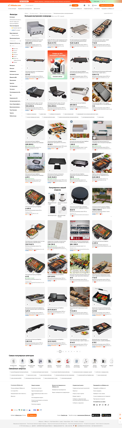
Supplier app (64, 415)
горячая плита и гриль (31, 375)
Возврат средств (76, 396)
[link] (120, 414)
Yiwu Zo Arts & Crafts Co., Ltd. (31, 213)
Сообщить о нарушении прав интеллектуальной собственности (81, 399)
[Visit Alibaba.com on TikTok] (108, 405)
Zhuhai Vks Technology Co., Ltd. (99, 180)
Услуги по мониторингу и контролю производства (39, 401)
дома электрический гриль (46, 375)
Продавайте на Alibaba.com (99, 388)
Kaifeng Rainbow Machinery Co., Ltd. (78, 148)
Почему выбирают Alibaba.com (18, 388)
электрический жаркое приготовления (40, 372)
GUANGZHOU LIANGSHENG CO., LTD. (33, 45)
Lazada (61, 421)
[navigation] (16, 182)
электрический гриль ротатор (17, 375)
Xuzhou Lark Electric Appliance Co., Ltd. (78, 181)
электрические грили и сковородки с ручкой (83, 372)
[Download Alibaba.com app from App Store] (96, 415)
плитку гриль (101, 117)
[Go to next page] (80, 351)
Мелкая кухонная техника (45, 13)
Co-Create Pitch (14, 390)
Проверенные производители (59, 389)
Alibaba (26, 13)
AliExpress (41, 421)
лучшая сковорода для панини (33, 117)
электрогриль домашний (66, 378)
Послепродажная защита (37, 397)
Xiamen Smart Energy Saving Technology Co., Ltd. (80, 214)
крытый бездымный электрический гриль (19, 372)
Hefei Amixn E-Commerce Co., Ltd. (32, 181)
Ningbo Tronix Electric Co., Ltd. (32, 148)
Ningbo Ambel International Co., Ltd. (55, 147)
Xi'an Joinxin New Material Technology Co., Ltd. (57, 248)
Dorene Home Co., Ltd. (97, 212)
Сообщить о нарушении (78, 402)
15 (77, 351)
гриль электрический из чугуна (51, 378)
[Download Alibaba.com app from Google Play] (106, 415)
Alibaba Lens (18, 415)
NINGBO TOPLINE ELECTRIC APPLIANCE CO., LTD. (102, 45)
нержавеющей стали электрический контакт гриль (87, 114)
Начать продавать (97, 390)
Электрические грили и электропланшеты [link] (63, 13)
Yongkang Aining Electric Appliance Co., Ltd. (57, 181)
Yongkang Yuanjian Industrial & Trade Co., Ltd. (102, 109)
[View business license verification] (73, 426)
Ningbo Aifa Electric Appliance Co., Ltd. (100, 77)
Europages (81, 421)
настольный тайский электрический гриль (61, 372)
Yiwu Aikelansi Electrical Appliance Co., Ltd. (34, 249)
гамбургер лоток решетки (55, 114)
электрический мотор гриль (49, 117)
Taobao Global (67, 421)
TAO (72, 421)
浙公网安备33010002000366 (84, 425)
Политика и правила (36, 404)
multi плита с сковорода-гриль (102, 372)
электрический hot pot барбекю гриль (86, 375)
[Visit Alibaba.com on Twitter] (100, 405)
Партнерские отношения (99, 398)
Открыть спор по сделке (78, 393)
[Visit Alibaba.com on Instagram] (103, 405)
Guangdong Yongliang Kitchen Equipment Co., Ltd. (80, 107)
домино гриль (43, 114)
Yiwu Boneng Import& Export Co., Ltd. (56, 45)
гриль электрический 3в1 (16, 378)
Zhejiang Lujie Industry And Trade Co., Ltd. (79, 45)
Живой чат (75, 390)
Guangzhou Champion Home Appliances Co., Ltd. (57, 279)
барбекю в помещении (31, 114)
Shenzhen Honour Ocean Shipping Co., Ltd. (101, 246)
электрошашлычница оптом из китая (33, 378)
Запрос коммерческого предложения (60, 392)
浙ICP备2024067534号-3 (97, 425)
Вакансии (13, 396)
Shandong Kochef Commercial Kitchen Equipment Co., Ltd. (80, 249)
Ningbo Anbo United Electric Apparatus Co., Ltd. (35, 77)
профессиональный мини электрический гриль (68, 117)
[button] (70, 5)
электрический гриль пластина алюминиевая (65, 375)
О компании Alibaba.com (17, 385)
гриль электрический (69, 114)
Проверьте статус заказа (99, 393)
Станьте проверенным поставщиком (101, 396)
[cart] (89, 5)
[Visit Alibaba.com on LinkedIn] (97, 405)
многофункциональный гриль (88, 117)
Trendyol (76, 421)
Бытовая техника (34, 13)
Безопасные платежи (36, 388)
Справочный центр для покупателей (81, 388)
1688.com (46, 421)
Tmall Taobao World (54, 421)
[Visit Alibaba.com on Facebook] (94, 405)
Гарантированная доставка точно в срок (39, 394)
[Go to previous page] (57, 351)
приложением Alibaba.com (83, 415)
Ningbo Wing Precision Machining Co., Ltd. (57, 109)
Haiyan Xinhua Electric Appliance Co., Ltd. (79, 77)
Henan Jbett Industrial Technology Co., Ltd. (34, 282)
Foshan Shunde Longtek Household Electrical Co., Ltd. (80, 280)
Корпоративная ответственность (18, 393)
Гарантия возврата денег (37, 390)
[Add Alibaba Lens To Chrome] (32, 415)
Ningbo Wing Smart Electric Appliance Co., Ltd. (35, 109)
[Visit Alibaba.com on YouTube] (105, 405)
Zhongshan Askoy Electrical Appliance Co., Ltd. (102, 148)
